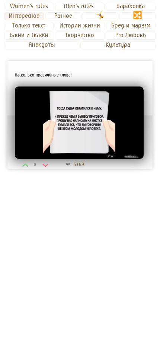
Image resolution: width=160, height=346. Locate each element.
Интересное (24, 16)
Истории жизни (80, 26)
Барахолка (130, 6)
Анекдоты (42, 45)
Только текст (28, 26)
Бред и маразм (130, 26)
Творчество (79, 35)
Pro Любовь (130, 35)
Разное (63, 16)
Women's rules (29, 6)
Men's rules (80, 6)
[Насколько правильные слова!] (79, 122)
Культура (118, 45)
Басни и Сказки (29, 35)
